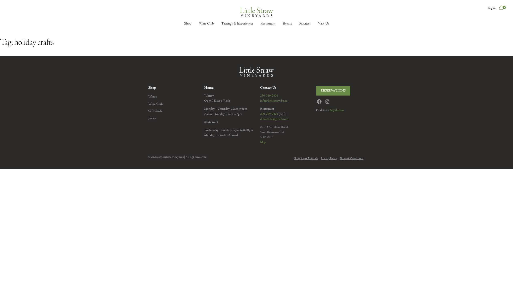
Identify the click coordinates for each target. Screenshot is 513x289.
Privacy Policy (329, 158)
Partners (305, 24)
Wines (152, 97)
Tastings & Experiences (237, 24)
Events (287, 24)
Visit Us (323, 24)
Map (263, 142)
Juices (152, 118)
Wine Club (206, 24)
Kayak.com (337, 110)
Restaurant (268, 24)
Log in (492, 8)
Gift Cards (155, 111)
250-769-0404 (269, 96)
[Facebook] (319, 101)
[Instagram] (327, 101)
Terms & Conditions (351, 158)
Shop (188, 24)
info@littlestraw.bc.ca (273, 101)
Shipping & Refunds (306, 158)
